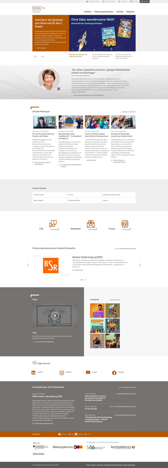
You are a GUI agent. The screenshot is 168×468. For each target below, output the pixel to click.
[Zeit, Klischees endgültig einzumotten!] (112, 310)
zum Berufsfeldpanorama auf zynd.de (71, 165)
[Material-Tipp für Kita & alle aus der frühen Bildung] (97, 341)
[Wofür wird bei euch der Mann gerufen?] (97, 310)
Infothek (119, 11)
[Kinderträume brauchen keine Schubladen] (97, 326)
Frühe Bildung (39, 194)
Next (140, 265)
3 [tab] (86, 280)
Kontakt (93, 465)
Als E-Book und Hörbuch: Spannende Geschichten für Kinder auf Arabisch (123, 56)
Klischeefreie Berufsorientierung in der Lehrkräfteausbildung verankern (102, 56)
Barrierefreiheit (117, 465)
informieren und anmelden (43, 423)
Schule (71, 194)
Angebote (130, 11)
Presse (88, 465)
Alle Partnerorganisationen (125, 248)
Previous (28, 265)
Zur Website (79, 270)
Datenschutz (108, 465)
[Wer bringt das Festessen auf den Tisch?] (112, 326)
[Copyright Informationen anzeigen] (58, 88)
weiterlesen (41, 48)
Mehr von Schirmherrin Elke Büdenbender (88, 95)
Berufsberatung (74, 200)
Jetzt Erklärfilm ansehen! (44, 342)
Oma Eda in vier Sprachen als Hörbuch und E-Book (78, 55)
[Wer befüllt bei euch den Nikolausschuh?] (112, 341)
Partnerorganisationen (103, 11)
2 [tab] (84, 280)
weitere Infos (115, 300)
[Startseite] (39, 9)
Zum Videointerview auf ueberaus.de (42, 163)
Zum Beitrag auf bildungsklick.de (119, 161)
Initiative (87, 11)
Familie (105, 200)
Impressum (100, 465)
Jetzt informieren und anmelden (124, 406)
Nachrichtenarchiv (129, 112)
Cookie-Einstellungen (129, 465)
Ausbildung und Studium (111, 194)
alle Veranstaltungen (127, 387)
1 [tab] (82, 280)
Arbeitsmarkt (38, 200)
